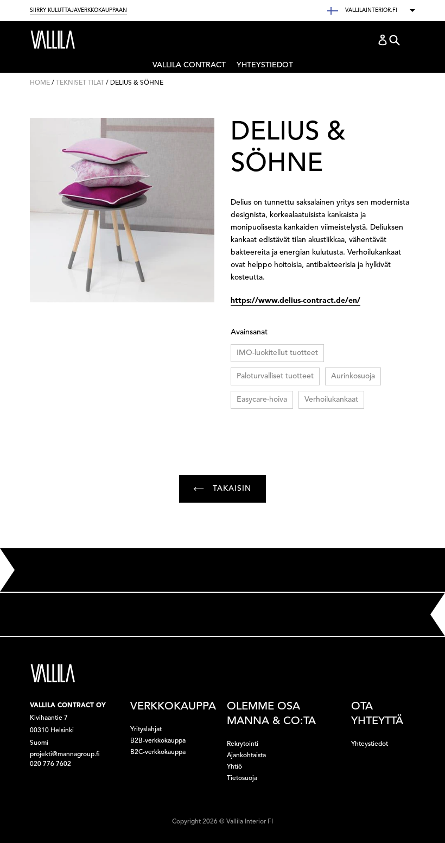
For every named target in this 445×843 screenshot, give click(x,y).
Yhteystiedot (265, 65)
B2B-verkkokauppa (158, 741)
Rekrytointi (242, 744)
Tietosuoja (242, 778)
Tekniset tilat (80, 83)
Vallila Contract (189, 67)
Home (40, 83)
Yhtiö (234, 767)
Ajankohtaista (246, 755)
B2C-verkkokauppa (158, 752)
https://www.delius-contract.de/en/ (295, 301)
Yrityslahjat (146, 729)
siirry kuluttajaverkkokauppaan (78, 10)
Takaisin (230, 488)
